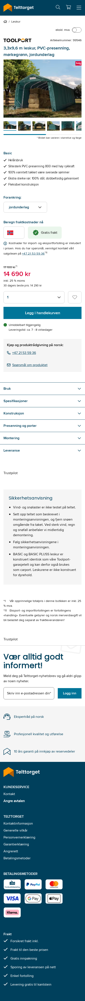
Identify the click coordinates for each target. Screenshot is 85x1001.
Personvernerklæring (19, 837)
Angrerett (10, 851)
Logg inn (69, 693)
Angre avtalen (14, 800)
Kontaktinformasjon (18, 823)
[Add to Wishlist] (75, 297)
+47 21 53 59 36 (33, 253)
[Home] (6, 21)
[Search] (58, 8)
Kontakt (9, 793)
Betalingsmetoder (17, 858)
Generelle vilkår (15, 830)
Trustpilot (10, 472)
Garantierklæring (16, 844)
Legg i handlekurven (42, 313)
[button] (68, 7)
